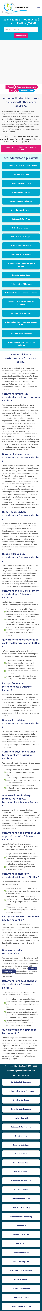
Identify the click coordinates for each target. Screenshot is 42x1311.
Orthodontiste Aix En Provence (21, 1091)
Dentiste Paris (21, 1154)
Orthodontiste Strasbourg (21, 1217)
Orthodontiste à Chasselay (21, 333)
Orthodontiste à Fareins (21, 183)
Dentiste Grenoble (21, 1118)
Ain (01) (14, 91)
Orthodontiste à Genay (21, 313)
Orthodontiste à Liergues (21, 237)
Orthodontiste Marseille (21, 1181)
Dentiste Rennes (21, 1279)
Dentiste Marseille (21, 1172)
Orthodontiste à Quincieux (21, 201)
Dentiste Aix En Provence (21, 1082)
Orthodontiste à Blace (21, 275)
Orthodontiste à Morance (21, 284)
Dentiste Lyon (21, 1136)
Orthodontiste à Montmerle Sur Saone (21, 293)
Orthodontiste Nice (21, 1252)
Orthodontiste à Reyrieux (21, 246)
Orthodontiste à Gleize (21, 192)
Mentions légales (14, 1070)
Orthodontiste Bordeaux (21, 1109)
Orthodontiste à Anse (21, 219)
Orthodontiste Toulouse (21, 1306)
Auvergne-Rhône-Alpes (26, 87)
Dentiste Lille (21, 1226)
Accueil (11, 87)
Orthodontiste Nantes (21, 1199)
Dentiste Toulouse (21, 1297)
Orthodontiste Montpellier (21, 1270)
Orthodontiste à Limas (21, 174)
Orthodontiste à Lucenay (21, 254)
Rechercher (21, 36)
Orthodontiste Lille (21, 1235)
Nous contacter (28, 1070)
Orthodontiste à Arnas (21, 228)
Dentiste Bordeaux (21, 1100)
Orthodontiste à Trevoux (21, 210)
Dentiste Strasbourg (21, 1208)
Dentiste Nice (21, 1243)
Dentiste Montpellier (21, 1261)
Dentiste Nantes (21, 1190)
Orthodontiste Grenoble (21, 1127)
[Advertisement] (21, 62)
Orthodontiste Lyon (21, 1145)
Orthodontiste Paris (21, 1163)
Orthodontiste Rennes (21, 1288)
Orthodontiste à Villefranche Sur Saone (21, 165)
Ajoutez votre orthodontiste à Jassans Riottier (21, 148)
